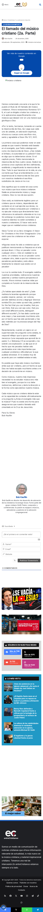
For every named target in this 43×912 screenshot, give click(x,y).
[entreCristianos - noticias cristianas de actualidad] (21, 4)
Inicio (5, 20)
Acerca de (34, 886)
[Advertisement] (21, 14)
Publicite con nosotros (28, 883)
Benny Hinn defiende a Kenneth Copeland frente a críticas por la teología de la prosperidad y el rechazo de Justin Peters (25, 713)
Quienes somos (12, 883)
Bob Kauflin (8, 38)
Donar (26, 886)
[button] (21, 599)
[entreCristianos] (11, 844)
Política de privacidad (14, 886)
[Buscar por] (40, 5)
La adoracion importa (23, 20)
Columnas (11, 20)
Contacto (21, 890)
